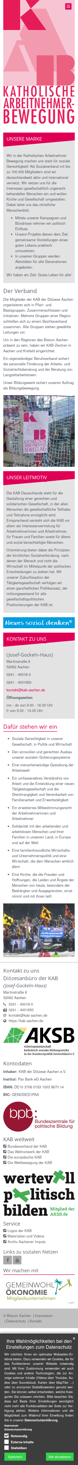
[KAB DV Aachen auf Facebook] (7, 1260)
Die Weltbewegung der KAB (30, 1162)
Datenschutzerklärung (41, 1420)
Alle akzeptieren (60, 1456)
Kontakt (36, 1321)
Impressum (44, 1315)
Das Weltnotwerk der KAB (28, 1151)
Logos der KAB (20, 1230)
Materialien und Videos (26, 1236)
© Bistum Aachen (17, 1315)
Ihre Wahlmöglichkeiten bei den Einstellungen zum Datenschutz (39, 1344)
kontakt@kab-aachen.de (25, 689)
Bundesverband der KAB (27, 1146)
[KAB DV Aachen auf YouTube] (17, 1260)
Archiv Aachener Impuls (27, 1241)
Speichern (15, 1456)
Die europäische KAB (25, 1157)
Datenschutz (16, 1321)
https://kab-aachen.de (26, 1020)
